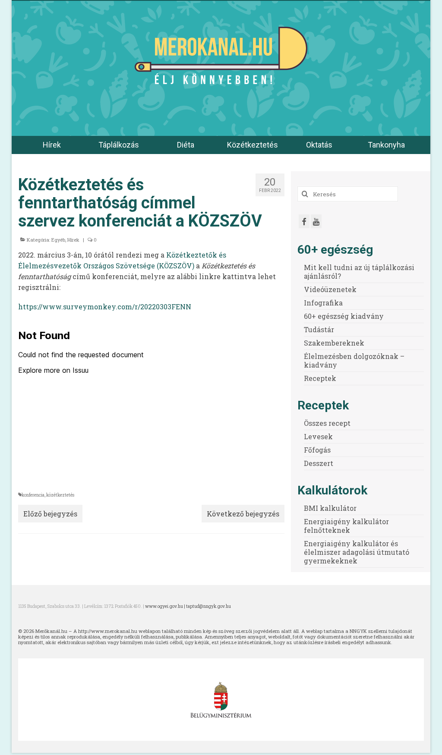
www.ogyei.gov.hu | (165, 606)
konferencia (33, 495)
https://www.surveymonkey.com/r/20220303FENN (104, 306)
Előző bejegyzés (50, 513)
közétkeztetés (60, 495)
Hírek (73, 239)
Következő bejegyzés (243, 513)
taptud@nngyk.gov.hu (208, 606)
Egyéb (58, 239)
